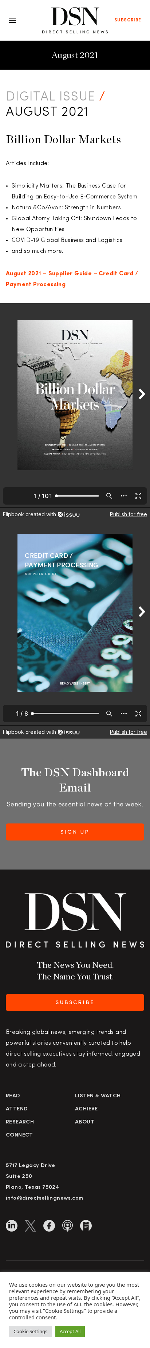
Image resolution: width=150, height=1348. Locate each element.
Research (20, 1122)
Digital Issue (50, 97)
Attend (17, 1109)
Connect (19, 1135)
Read (13, 1096)
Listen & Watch (98, 1096)
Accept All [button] (70, 1331)
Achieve (86, 1109)
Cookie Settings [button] (30, 1331)
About (84, 1122)
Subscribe (127, 20)
